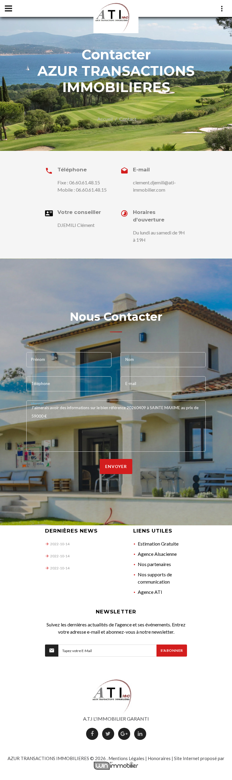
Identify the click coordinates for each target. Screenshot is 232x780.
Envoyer (116, 466)
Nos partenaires (154, 564)
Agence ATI (150, 592)
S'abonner (171, 650)
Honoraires (159, 758)
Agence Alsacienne (157, 554)
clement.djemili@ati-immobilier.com (154, 186)
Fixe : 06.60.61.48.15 (78, 182)
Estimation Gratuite (158, 543)
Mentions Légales (126, 758)
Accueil (105, 119)
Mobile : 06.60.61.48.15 (82, 190)
